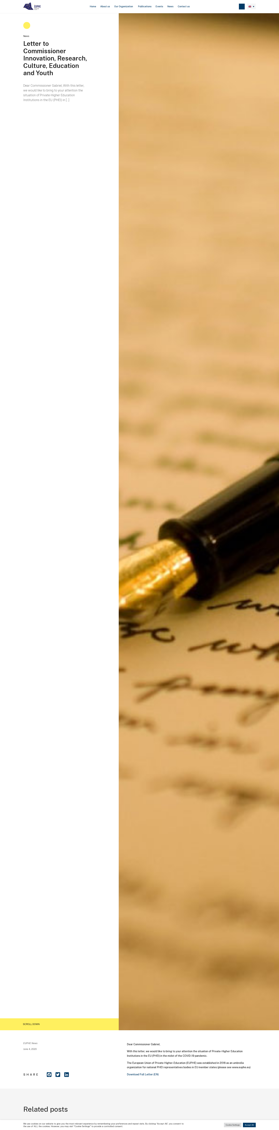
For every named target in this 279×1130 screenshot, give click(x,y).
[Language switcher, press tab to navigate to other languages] (251, 6)
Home (93, 6)
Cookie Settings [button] (233, 1125)
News (170, 6)
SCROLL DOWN (31, 1024)
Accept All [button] (249, 1125)
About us (105, 6)
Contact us (184, 6)
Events (159, 6)
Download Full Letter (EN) (143, 1074)
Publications (145, 6)
